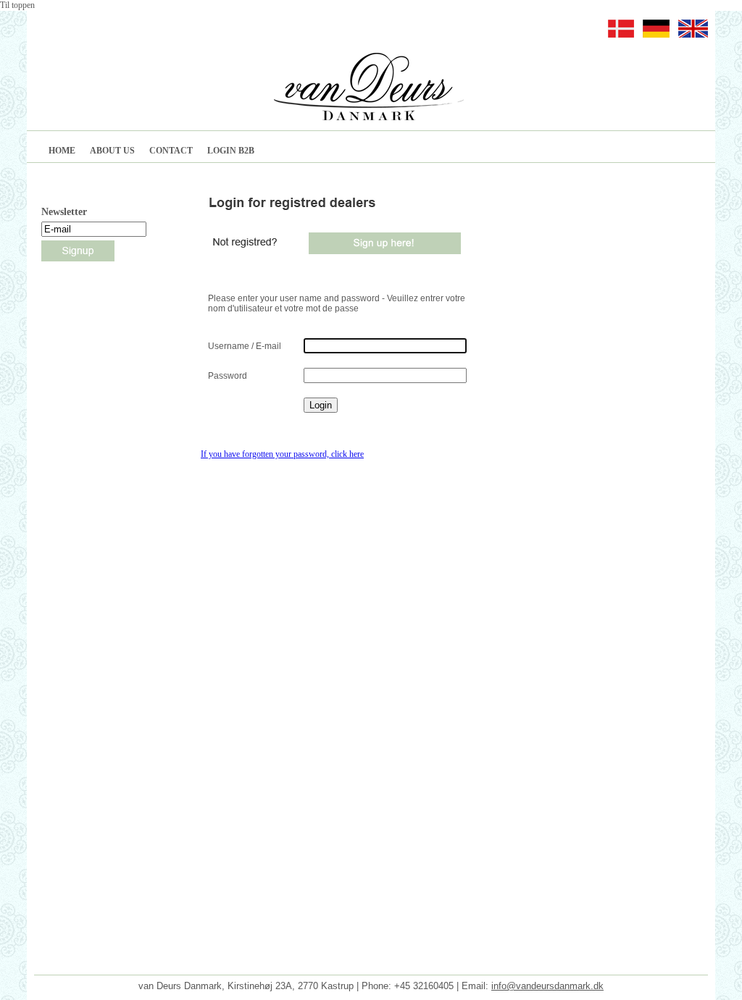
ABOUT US (112, 151)
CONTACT (171, 151)
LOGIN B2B (230, 151)
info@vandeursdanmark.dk (547, 985)
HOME (62, 151)
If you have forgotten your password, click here (282, 454)
